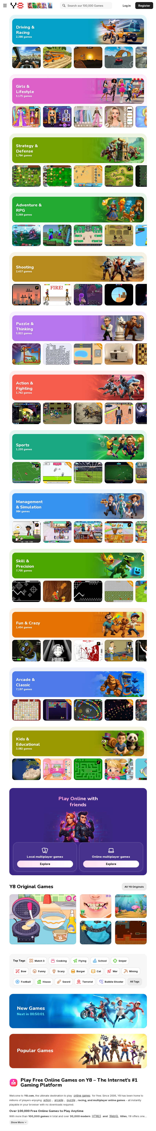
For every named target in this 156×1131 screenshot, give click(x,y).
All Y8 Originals (134, 886)
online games (82, 1095)
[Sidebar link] (5, 5)
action (47, 1100)
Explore (45, 864)
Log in (127, 5)
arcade (58, 1100)
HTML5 (96, 1116)
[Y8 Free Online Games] (17, 5)
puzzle (71, 1100)
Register (144, 5)
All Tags (134, 981)
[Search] (63, 5)
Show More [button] (17, 1122)
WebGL (114, 1116)
